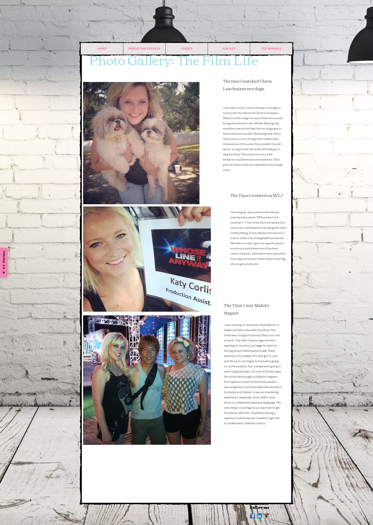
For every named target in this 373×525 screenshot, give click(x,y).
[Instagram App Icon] (266, 516)
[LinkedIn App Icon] (259, 516)
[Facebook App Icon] (252, 516)
